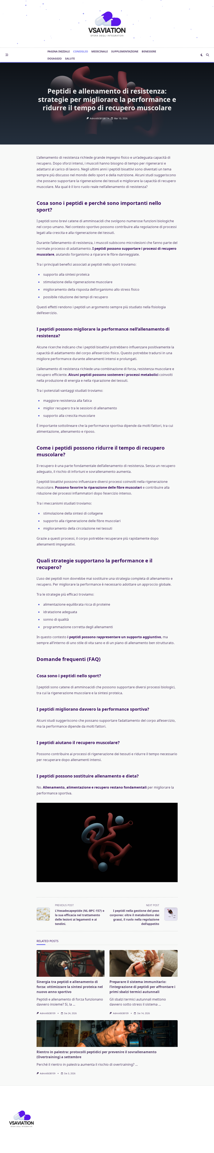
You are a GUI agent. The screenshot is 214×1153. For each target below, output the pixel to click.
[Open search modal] (207, 55)
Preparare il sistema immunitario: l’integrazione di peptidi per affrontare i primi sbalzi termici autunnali (142, 986)
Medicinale (99, 51)
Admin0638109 (97, 118)
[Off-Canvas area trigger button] (7, 55)
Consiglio (80, 51)
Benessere (149, 51)
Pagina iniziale (58, 51)
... (74, 1004)
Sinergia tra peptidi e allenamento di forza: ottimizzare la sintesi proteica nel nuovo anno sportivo (70, 986)
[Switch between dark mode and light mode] (202, 55)
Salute (70, 58)
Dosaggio (54, 58)
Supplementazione (124, 51)
